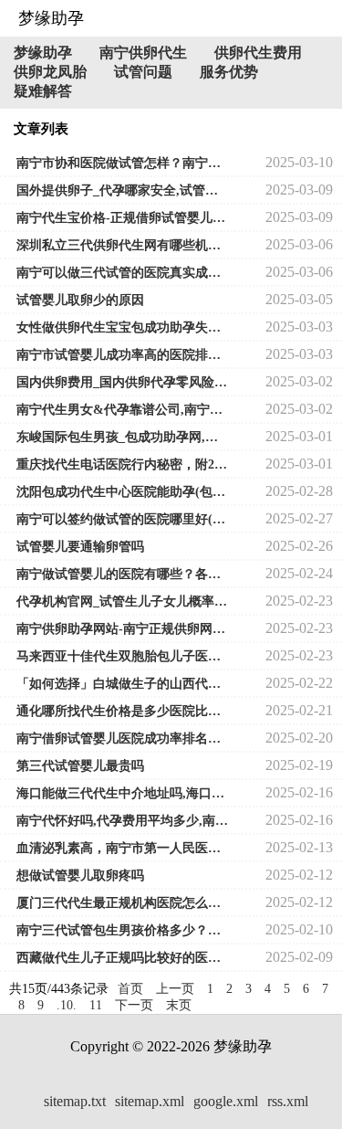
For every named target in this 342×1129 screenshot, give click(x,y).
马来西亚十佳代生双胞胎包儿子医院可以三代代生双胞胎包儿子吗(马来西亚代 (122, 656)
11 (95, 1005)
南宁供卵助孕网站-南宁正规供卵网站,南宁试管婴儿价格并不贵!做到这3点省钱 (122, 629)
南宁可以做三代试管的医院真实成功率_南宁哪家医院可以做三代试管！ (122, 273)
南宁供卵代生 (143, 52)
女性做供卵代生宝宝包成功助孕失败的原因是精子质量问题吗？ (122, 327)
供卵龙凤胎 (50, 71)
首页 (130, 989)
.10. (67, 1005)
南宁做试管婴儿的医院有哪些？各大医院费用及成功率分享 (122, 574)
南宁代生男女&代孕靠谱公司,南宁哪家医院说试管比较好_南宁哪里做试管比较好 (122, 410)
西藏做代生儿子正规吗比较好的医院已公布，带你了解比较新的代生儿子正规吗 (122, 958)
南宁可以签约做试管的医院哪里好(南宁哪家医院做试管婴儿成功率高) (122, 519)
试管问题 (143, 71)
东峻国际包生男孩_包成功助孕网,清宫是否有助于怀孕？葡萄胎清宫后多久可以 (122, 437)
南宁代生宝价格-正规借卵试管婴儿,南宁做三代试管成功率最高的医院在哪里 (122, 218)
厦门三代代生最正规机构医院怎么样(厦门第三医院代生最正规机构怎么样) (122, 903)
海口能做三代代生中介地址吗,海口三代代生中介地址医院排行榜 (122, 793)
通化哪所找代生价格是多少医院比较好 (122, 711)
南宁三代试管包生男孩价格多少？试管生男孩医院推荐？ (122, 930)
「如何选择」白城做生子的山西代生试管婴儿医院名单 (122, 684)
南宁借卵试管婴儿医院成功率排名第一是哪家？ (122, 738)
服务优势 (229, 71)
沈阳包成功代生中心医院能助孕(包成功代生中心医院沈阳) (122, 492)
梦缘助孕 (43, 52)
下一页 (134, 1005)
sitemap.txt (75, 1101)
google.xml (225, 1101)
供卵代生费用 (258, 52)
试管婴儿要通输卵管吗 (80, 547)
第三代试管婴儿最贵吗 (80, 766)
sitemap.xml (149, 1101)
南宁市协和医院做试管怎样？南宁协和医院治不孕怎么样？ (122, 163)
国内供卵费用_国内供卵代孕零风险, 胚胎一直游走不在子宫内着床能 (122, 382)
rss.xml (287, 1101)
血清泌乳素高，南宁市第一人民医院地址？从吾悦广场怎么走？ (122, 848)
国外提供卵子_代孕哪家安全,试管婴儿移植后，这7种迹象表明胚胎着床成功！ (122, 190)
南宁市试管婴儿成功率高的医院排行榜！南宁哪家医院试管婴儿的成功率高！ (122, 355)
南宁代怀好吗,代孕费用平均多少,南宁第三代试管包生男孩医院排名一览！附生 (122, 821)
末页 (179, 1005)
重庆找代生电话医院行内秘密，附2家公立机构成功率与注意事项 (122, 464)
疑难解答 (43, 91)
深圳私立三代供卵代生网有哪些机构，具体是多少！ (122, 245)
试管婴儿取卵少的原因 (80, 300)
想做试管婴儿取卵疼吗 (80, 875)
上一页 (175, 989)
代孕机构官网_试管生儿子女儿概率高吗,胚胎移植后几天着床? (122, 601)
